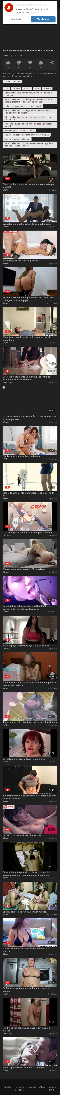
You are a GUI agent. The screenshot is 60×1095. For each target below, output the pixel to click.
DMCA (42, 1087)
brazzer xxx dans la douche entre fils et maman (26, 135)
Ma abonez (43, 19)
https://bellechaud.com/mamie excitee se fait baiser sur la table (28, 118)
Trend (7, 81)
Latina (17, 81)
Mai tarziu (16, 19)
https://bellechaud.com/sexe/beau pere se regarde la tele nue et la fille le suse (28, 144)
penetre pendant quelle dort (17, 139)
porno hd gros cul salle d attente (19, 130)
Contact (32, 1087)
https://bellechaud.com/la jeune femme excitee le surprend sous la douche (27, 111)
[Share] (52, 62)
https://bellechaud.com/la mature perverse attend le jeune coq (28, 94)
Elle (6, 88)
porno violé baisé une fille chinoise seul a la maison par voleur (28, 125)
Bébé (37, 88)
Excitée (16, 88)
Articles (7, 1087)
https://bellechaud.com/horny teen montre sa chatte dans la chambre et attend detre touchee (28, 100)
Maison (47, 88)
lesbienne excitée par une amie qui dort (22, 106)
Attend (27, 88)
